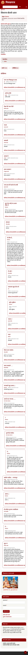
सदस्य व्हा (23, 88)
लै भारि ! (10, 271)
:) (5, 417)
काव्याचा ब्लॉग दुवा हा (6, 24)
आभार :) (7, 494)
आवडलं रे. (6, 156)
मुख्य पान (3, 10)
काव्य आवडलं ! (7, 169)
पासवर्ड (4, 605)
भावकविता (3, 54)
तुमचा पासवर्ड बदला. (7, 617)
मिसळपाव (10, 2)
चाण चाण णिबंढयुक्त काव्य (10, 80)
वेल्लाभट (7, 17)
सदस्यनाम (5, 600)
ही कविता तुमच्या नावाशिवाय (11, 509)
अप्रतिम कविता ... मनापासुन (10, 477)
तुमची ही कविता (10, 433)
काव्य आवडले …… (8, 366)
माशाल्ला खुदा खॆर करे (13, 287)
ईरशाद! (8, 222)
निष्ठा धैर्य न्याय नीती (8, 106)
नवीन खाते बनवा (6, 615)
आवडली (6, 140)
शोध (20, 7)
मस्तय (5, 125)
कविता (5, 61)
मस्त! (9, 334)
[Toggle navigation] (26, 7)
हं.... (8, 451)
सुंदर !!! (5, 543)
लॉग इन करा (15, 88)
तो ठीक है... (10, 238)
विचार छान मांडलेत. (9, 350)
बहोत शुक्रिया (12, 302)
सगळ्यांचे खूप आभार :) (9, 386)
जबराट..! (10, 319)
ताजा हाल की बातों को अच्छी (11, 185)
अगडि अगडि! (8, 93)
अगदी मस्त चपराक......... (10, 399)
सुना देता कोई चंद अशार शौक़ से (11, 204)
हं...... (6, 526)
